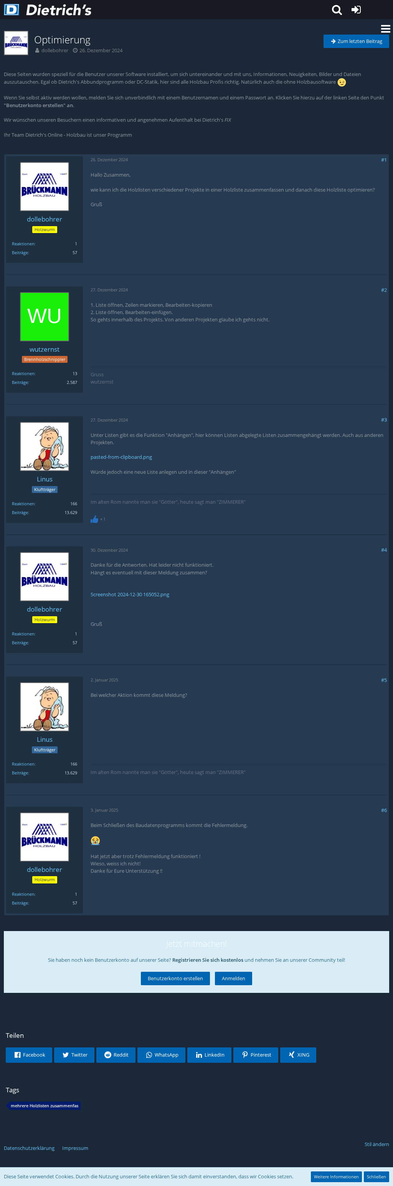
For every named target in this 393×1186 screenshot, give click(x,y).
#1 (384, 159)
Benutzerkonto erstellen (175, 978)
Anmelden (233, 978)
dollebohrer (54, 50)
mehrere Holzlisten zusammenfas (44, 1105)
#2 (384, 289)
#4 (384, 549)
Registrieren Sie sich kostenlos (207, 959)
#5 (384, 680)
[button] (337, 9)
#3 (384, 419)
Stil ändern (377, 1144)
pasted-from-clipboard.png (121, 456)
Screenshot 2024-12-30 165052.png (130, 594)
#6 (384, 810)
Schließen (376, 1176)
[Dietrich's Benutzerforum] (47, 9)
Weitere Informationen (336, 1176)
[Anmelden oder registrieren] (356, 9)
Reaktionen (23, 243)
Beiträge (20, 252)
